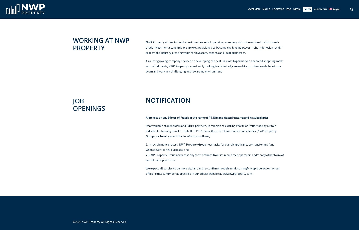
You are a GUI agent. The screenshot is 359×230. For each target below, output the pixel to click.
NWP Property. (91, 222)
